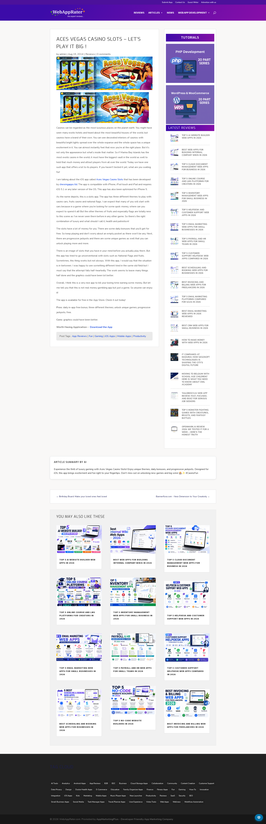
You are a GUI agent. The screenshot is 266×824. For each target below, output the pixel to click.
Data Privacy (56, 789)
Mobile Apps (124, 336)
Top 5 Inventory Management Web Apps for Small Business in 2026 (195, 197)
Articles (154, 13)
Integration (55, 795)
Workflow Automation (193, 802)
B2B (106, 783)
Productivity (139, 336)
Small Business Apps (60, 802)
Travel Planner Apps (116, 802)
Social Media (78, 802)
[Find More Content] (259, 817)
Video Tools (151, 802)
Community (172, 783)
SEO (191, 795)
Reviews (139, 13)
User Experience (135, 802)
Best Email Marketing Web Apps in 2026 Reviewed (194, 314)
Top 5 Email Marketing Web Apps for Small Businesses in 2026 (194, 227)
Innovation (204, 789)
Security (182, 795)
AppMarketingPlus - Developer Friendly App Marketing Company (134, 819)
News (170, 13)
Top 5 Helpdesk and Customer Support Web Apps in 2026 (195, 213)
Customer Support (206, 783)
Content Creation (188, 783)
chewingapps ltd (68, 184)
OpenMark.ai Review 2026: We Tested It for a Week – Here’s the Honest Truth (195, 431)
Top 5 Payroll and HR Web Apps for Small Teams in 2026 (194, 242)
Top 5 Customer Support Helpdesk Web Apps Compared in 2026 (195, 256)
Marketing (88, 795)
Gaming (99, 336)
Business (123, 783)
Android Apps (80, 783)
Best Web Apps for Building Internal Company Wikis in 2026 (194, 153)
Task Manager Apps (96, 802)
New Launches (136, 795)
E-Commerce (101, 789)
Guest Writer (193, 2)
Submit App (167, 2)
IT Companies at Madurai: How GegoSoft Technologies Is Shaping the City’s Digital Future (196, 360)
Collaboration (157, 783)
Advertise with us (208, 2)
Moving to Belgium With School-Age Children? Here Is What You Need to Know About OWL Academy (195, 379)
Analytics (66, 783)
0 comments (104, 54)
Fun (91, 336)
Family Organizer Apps (133, 789)
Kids (78, 795)
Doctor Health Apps (83, 789)
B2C (113, 783)
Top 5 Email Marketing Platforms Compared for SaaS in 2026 (194, 299)
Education (115, 789)
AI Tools (54, 783)
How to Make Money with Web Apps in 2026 (194, 341)
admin (63, 54)
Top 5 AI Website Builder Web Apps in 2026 (196, 136)
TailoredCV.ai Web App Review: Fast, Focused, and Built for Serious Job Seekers (194, 397)
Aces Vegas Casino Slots (109, 179)
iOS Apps (110, 336)
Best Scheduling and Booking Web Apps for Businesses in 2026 (195, 271)
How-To (192, 789)
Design (69, 789)
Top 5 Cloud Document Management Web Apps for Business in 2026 (195, 167)
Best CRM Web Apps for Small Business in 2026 (195, 327)
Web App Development (192, 13)
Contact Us (180, 2)
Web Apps (164, 802)
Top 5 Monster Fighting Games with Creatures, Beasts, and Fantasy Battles (195, 414)
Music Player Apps (118, 795)
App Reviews (79, 336)
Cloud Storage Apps (139, 783)
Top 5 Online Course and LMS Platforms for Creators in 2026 (195, 181)
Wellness (177, 802)
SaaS (173, 795)
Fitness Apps (162, 789)
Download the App (101, 327)
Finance (150, 789)
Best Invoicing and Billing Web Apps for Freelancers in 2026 (194, 285)
